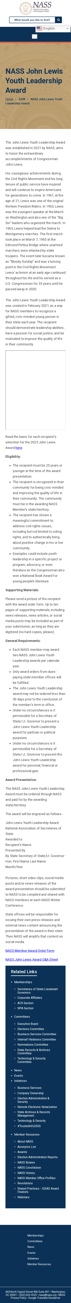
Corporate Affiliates (29, 997)
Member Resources (27, 1134)
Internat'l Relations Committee (36, 1039)
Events (18, 1075)
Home (9, 99)
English (48, 28)
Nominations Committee (32, 1044)
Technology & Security (31, 1120)
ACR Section (25, 1003)
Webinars (23, 1197)
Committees (22, 1016)
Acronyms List (26, 1147)
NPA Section (25, 1008)
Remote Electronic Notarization (37, 1107)
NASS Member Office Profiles (36, 1178)
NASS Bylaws (26, 1162)
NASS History (26, 1173)
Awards (22, 1152)
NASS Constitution (29, 1167)
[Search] (58, 20)
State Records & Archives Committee (33, 1051)
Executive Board (27, 1024)
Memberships (23, 982)
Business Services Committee (36, 1034)
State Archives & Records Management (33, 1113)
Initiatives (20, 1081)
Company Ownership (30, 1093)
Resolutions (25, 1183)
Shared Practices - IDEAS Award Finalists (38, 1190)
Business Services (29, 1088)
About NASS (25, 1141)
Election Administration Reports (37, 1157)
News (18, 1070)
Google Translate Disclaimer (44, 1297)
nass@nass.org (47, 1294)
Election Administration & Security (33, 1100)
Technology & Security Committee (31, 1060)
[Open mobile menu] (34, 36)
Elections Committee (30, 1029)
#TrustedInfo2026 (29, 1126)
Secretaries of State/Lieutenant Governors (37, 990)
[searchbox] (32, 20)
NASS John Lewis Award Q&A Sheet (31, 959)
